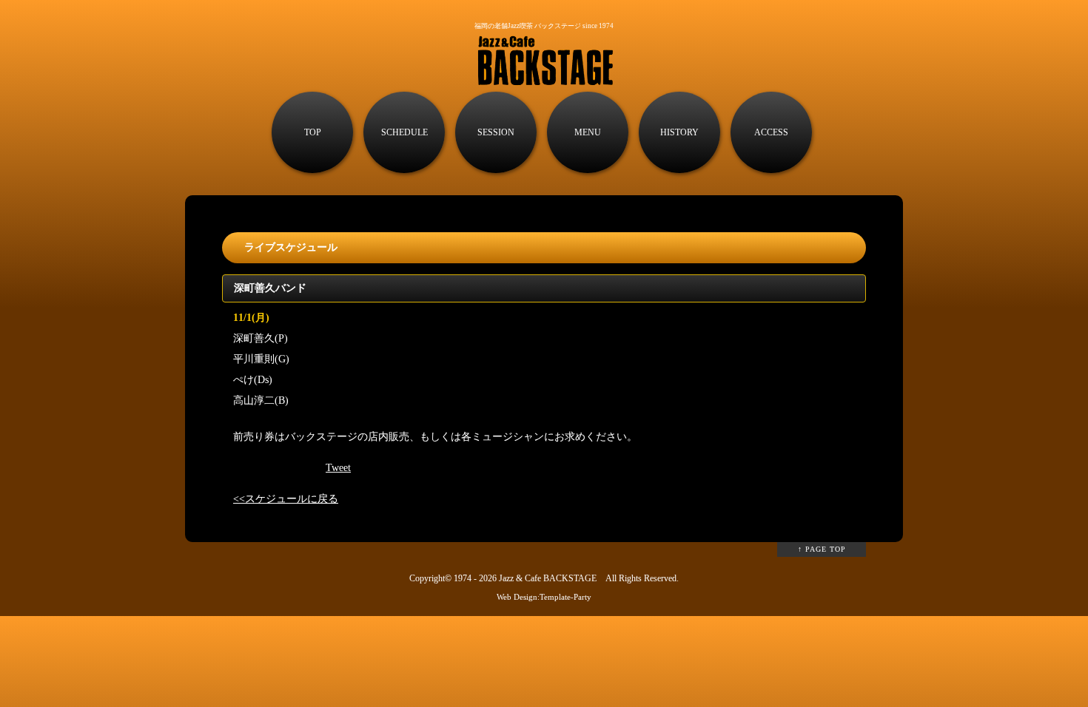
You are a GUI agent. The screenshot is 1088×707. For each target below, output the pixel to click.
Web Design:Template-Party (544, 596)
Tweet (338, 467)
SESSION (495, 132)
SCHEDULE (404, 132)
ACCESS (771, 132)
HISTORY (679, 132)
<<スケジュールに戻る (285, 498)
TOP (312, 132)
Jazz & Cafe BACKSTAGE (548, 578)
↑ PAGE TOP (822, 549)
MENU (587, 132)
